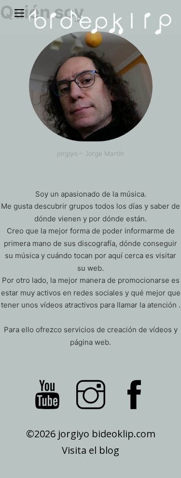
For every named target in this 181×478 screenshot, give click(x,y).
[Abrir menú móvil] (19, 13)
